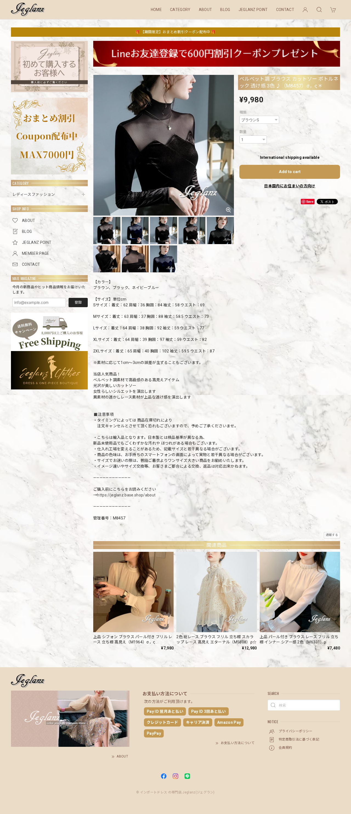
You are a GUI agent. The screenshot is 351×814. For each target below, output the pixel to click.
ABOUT (205, 9)
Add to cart (290, 171)
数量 (243, 132)
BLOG (225, 9)
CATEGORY (180, 9)
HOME (156, 9)
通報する (332, 535)
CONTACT (285, 9)
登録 (78, 302)
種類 (243, 112)
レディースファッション (33, 194)
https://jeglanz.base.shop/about (126, 495)
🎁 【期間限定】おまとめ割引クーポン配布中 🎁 (175, 32)
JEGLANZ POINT (253, 9)
